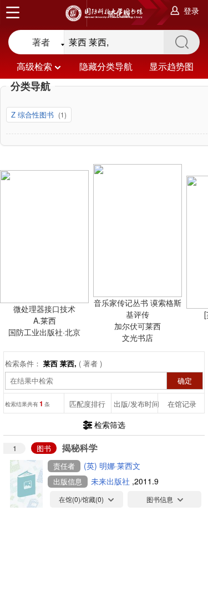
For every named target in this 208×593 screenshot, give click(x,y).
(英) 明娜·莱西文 (112, 465)
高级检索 (34, 66)
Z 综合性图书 (33, 114)
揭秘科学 (80, 447)
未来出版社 (111, 481)
